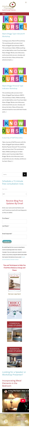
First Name (5, 218)
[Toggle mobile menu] (26, 2)
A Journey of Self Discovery (12, 138)
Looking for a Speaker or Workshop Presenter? (14, 373)
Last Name (5, 226)
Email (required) (7, 233)
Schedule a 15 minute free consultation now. (13, 182)
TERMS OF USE (23, 420)
